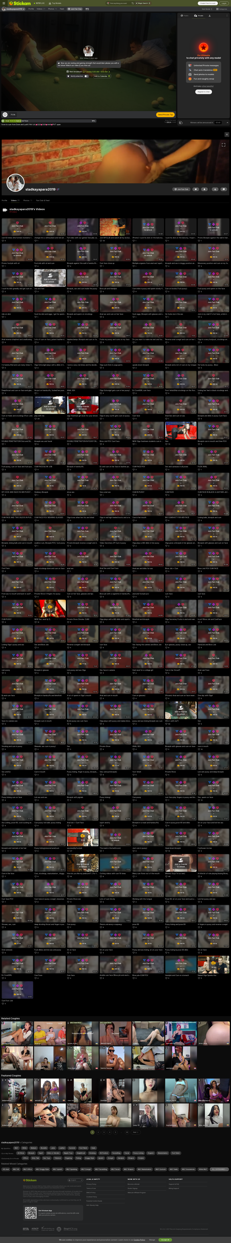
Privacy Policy (91, 1184)
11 (70, 902)
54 (169, 724)
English (73, 1180)
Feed (62, 9)
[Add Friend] (215, 189)
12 (38, 622)
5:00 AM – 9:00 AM (96, 72)
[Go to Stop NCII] (71, 1229)
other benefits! (208, 86)
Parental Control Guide (94, 1201)
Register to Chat (203, 92)
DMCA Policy (91, 1192)
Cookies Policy (91, 1197)
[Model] (227, 134)
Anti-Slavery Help (92, 1205)
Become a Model (133, 1184)
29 (38, 419)
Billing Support (174, 1188)
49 (169, 876)
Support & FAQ (174, 1184)
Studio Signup (133, 1188)
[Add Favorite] (5, 114)
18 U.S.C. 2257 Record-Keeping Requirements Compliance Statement (184, 1229)
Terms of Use (91, 1188)
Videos (41, 9)
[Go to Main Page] (20, 3)
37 (71, 851)
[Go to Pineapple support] (59, 1229)
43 (104, 241)
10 (202, 749)
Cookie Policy (139, 1240)
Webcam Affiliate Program (137, 1192)
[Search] (132, 3)
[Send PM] (223, 189)
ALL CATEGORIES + (219, 1169)
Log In (224, 3)
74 (169, 444)
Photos (52, 9)
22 (71, 419)
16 (71, 876)
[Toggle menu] (4, 3)
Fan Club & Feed (42, 200)
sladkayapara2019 (10, 1142)
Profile (31, 9)
